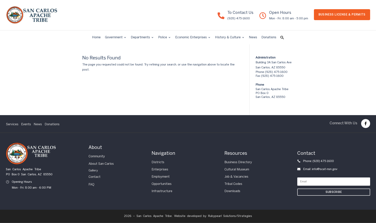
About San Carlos (101, 164)
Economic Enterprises (191, 37)
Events (26, 124)
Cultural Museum (236, 169)
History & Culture (228, 37)
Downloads (232, 191)
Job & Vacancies (236, 176)
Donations (268, 37)
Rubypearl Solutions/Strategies (230, 216)
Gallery (93, 170)
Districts (158, 162)
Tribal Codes (233, 184)
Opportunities (162, 184)
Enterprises (160, 169)
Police (162, 37)
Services (12, 124)
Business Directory (238, 162)
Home (96, 37)
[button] (282, 38)
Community (97, 156)
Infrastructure (162, 191)
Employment (161, 176)
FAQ (91, 184)
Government (114, 37)
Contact (94, 177)
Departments (140, 37)
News (253, 37)
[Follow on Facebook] (365, 123)
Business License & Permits (342, 14)
